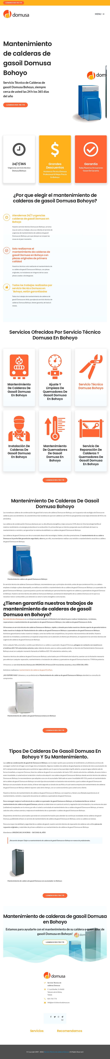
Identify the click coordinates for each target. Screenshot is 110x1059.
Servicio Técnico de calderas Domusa (56, 1052)
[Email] (62, 1020)
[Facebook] (51, 1016)
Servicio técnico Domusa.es (13, 619)
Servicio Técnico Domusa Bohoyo (90, 386)
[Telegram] (62, 1016)
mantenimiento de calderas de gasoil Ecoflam (35, 670)
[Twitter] (55, 1016)
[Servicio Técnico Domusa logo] (16, 11)
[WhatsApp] (58, 1016)
